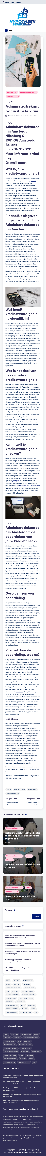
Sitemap (23, 1150)
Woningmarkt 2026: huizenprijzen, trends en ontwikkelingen (22, 952)
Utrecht (29, 856)
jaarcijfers (16, 481)
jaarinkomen (9, 1002)
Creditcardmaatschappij (13, 988)
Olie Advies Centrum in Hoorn (20, 896)
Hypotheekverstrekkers (26, 998)
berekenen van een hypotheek (29, 485)
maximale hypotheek (12, 1009)
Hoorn (28, 888)
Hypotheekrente (11, 998)
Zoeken (9, 910)
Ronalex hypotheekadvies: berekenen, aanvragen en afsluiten (20, 961)
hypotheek (32, 181)
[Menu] (10, 30)
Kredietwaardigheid (13, 793)
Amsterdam (12, 92)
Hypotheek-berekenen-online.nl (16, 1117)
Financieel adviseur (28, 92)
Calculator (17, 984)
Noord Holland (13, 96)
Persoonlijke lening (11, 1012)
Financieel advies (19, 789)
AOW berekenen (28, 981)
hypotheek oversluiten (28, 995)
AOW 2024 (16, 981)
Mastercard (31, 1005)
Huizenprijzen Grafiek (12, 995)
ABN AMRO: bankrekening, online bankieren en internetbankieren (23, 969)
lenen (23, 1005)
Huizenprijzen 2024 (27, 991)
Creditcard (26, 984)
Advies (9, 789)
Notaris (33, 1009)
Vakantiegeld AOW (25, 1012)
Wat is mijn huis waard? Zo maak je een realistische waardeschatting (20, 936)
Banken (8, 984)
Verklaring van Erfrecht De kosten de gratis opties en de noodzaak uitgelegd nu (22, 835)
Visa (36, 1012)
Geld (7, 991)
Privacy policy (33, 1150)
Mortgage (25, 1009)
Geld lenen (15, 991)
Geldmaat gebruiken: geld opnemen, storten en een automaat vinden (22, 944)
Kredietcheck (32, 789)
